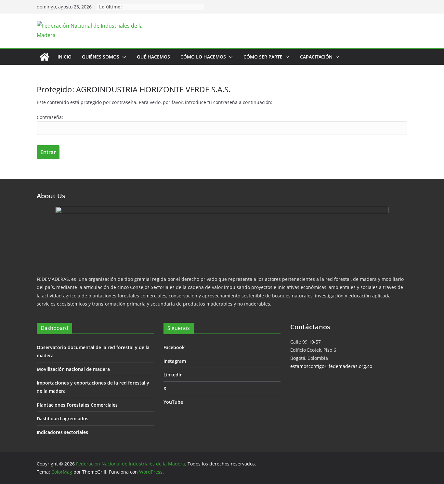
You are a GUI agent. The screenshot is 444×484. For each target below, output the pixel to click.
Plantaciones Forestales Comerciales (77, 405)
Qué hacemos (153, 57)
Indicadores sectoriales (62, 432)
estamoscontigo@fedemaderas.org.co (331, 366)
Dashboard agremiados (62, 418)
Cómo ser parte (262, 57)
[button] (122, 56)
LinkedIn (173, 375)
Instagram (174, 361)
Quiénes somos (100, 57)
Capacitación (316, 57)
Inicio (65, 57)
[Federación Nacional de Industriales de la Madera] (44, 57)
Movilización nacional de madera (73, 369)
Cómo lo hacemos (203, 57)
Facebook (174, 347)
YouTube (173, 402)
